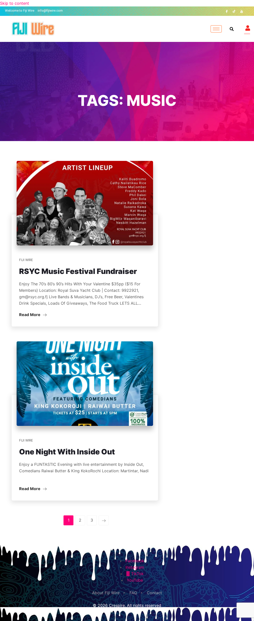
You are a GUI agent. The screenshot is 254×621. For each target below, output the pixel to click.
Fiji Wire (26, 260)
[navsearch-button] (231, 29)
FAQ (133, 592)
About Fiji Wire (106, 592)
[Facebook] (226, 11)
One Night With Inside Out (67, 451)
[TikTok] (234, 11)
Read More (30, 314)
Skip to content (14, 3)
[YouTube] (241, 11)
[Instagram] (249, 11)
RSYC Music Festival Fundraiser (78, 271)
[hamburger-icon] (216, 28)
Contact (154, 592)
